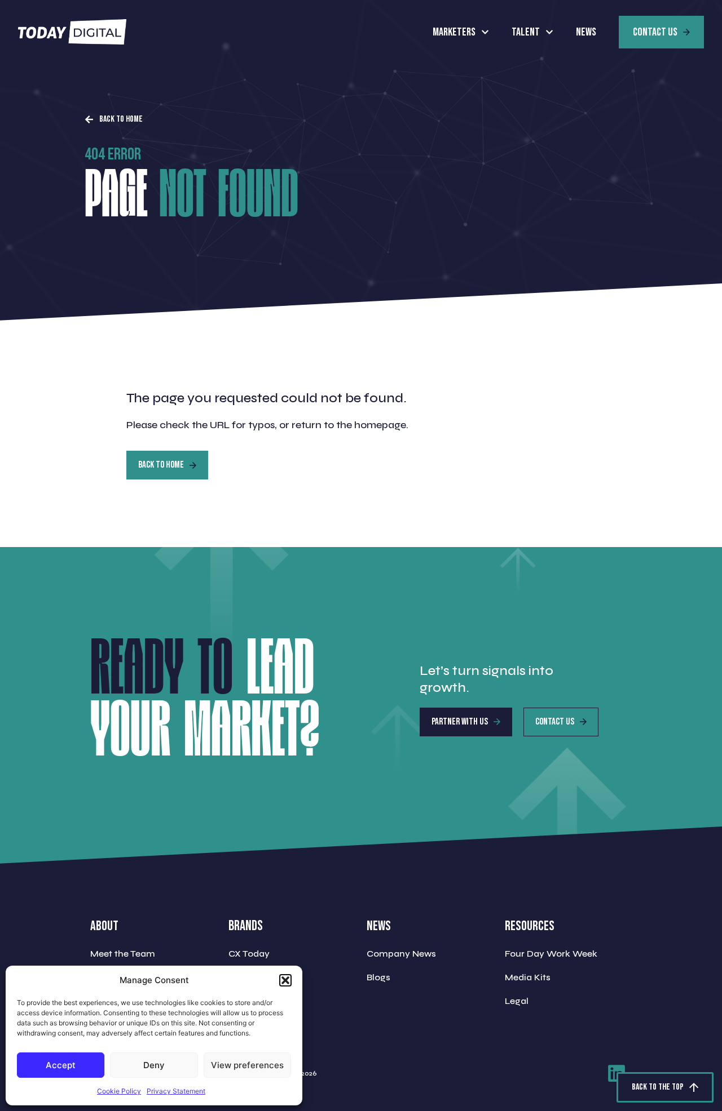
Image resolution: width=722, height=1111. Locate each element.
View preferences (247, 1065)
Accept (61, 1065)
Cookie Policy (119, 1091)
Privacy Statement (176, 1091)
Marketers (454, 32)
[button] (285, 980)
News (586, 32)
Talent (526, 32)
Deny (154, 1065)
